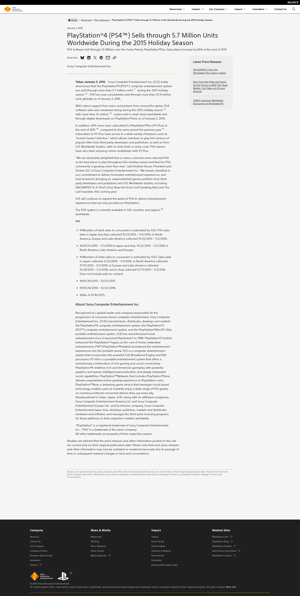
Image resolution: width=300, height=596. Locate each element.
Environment (157, 555)
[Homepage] (13, 9)
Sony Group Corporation (226, 550)
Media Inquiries (100, 555)
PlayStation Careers (224, 555)
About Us (34, 536)
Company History (38, 550)
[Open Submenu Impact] (244, 9)
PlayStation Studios (224, 546)
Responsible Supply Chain (164, 564)
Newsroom (176, 9)
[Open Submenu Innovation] (266, 9)
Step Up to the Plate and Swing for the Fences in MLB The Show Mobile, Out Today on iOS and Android (210, 86)
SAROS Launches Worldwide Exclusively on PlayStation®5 (208, 102)
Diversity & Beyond (161, 550)
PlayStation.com (222, 536)
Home (74, 19)
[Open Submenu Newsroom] (184, 9)
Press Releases (102, 19)
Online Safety (158, 546)
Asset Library (97, 550)
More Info (231, 586)
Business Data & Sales (41, 555)
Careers (198, 9)
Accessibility (157, 541)
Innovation (258, 9)
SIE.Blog (95, 541)
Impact (238, 9)
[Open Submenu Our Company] (227, 9)
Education (156, 560)
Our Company (217, 9)
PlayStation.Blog (222, 541)
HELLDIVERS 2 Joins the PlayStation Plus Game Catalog (209, 71)
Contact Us (280, 9)
